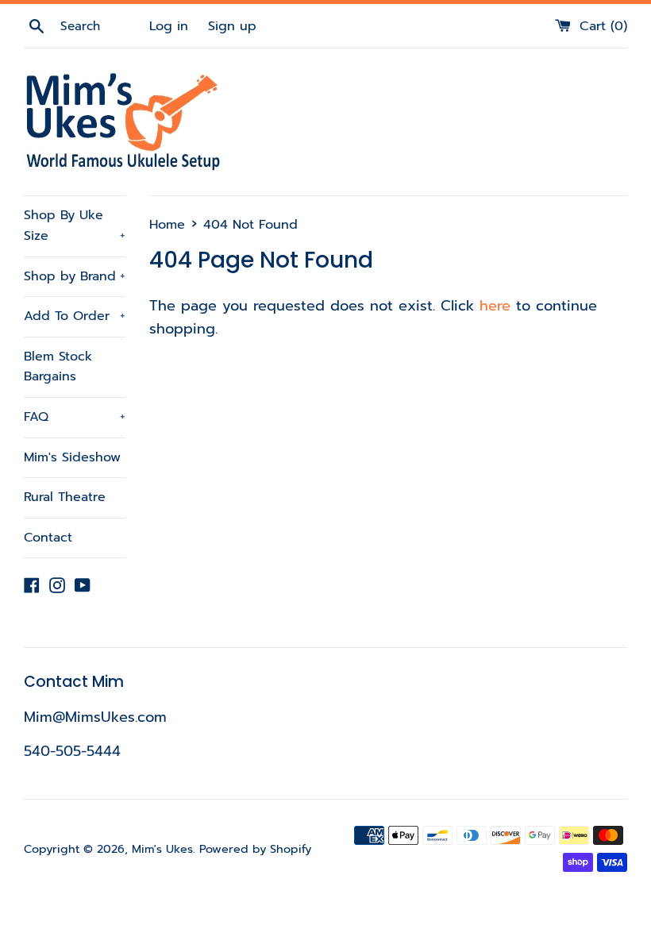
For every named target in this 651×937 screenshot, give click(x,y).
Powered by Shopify (255, 849)
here (495, 306)
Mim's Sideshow (72, 457)
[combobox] (102, 26)
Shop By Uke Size (74, 225)
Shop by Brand (74, 276)
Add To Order (74, 316)
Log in (168, 26)
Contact (48, 537)
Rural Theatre (65, 497)
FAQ (74, 416)
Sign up (232, 26)
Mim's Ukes (162, 849)
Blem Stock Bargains (58, 367)
